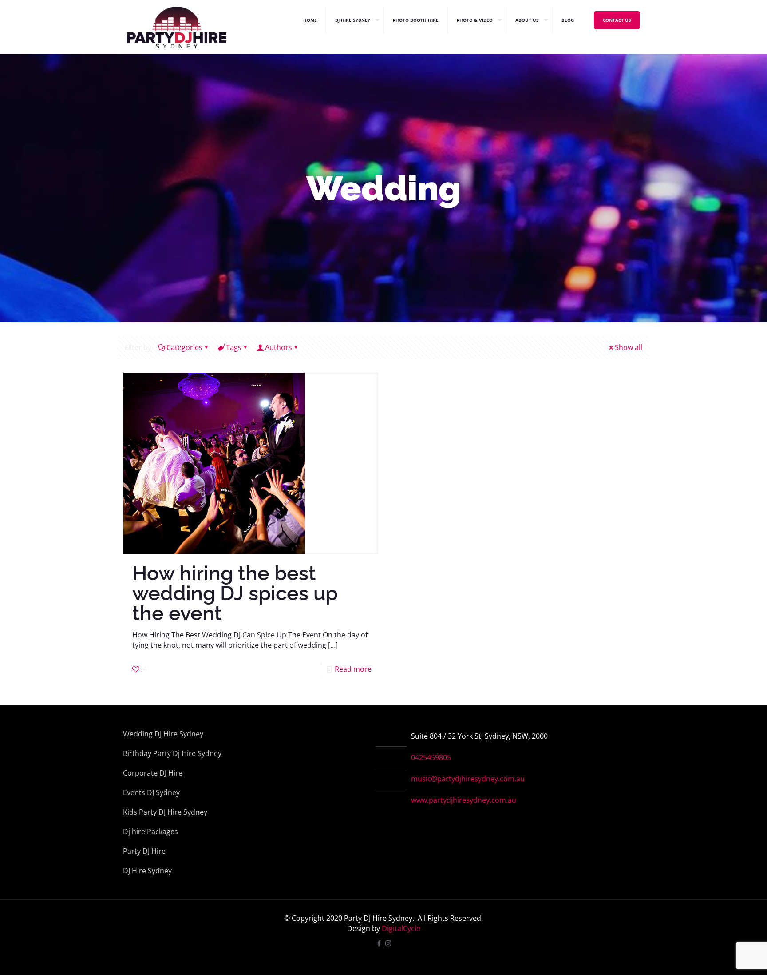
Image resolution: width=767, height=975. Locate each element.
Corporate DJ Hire (152, 773)
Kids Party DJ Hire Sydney (165, 812)
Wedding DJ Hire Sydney (163, 734)
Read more (353, 669)
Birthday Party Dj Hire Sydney (172, 753)
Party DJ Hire (144, 851)
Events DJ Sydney (151, 792)
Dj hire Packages (150, 831)
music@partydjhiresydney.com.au (468, 779)
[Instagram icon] (388, 943)
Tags (233, 347)
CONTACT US (617, 20)
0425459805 (431, 757)
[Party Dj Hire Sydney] (176, 20)
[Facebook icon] (379, 943)
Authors (278, 347)
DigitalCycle (401, 928)
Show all (628, 347)
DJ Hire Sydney (147, 871)
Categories (184, 347)
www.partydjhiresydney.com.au (463, 800)
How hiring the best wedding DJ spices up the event (235, 593)
